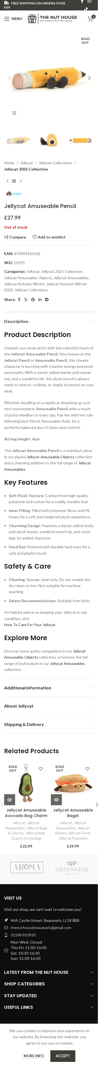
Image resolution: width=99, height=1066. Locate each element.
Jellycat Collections (55, 162)
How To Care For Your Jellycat (30, 624)
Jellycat (26, 162)
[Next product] (20, 181)
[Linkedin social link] (40, 299)
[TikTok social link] (86, 9)
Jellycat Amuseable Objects (28, 277)
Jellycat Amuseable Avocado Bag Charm (26, 812)
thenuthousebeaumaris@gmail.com (41, 927)
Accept (63, 1056)
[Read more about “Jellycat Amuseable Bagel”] (56, 799)
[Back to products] (14, 181)
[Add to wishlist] (40, 769)
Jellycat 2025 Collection (26, 169)
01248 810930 (23, 935)
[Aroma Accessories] (27, 867)
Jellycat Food (79, 833)
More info (34, 1056)
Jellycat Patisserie (73, 838)
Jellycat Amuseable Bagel (73, 812)
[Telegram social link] (46, 299)
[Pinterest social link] (33, 299)
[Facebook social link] (19, 299)
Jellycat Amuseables (71, 277)
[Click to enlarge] (14, 113)
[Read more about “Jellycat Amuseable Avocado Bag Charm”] (9, 799)
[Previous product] (7, 181)
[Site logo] (52, 18)
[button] (9, 77)
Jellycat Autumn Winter (24, 283)
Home (9, 162)
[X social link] (25, 299)
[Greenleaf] (72, 867)
